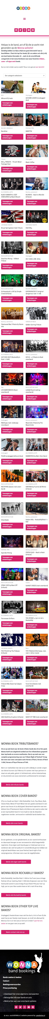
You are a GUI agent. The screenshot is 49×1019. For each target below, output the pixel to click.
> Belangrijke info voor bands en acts (17, 997)
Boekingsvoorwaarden (12, 984)
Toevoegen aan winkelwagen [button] (7, 104)
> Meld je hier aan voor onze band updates (19, 1001)
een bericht (40, 67)
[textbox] (23, 75)
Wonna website (24, 47)
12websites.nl (40, 1015)
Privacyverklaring (10, 988)
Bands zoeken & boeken (12, 977)
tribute (41, 59)
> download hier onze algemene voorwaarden (21, 994)
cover (3, 61)
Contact (6, 981)
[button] (25, 19)
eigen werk (12, 61)
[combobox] (24, 76)
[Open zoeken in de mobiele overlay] (24, 25)
